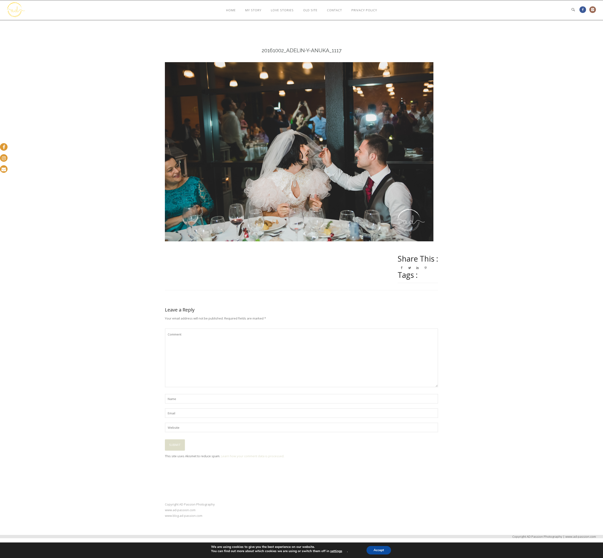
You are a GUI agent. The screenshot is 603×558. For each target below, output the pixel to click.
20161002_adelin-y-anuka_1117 (302, 50)
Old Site (310, 10)
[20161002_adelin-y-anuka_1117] (301, 151)
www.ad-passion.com (180, 510)
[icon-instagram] (592, 9)
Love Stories (282, 10)
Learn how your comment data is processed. (252, 456)
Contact (334, 10)
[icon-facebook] (583, 9)
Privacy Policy (364, 10)
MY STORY (253, 10)
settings (336, 551)
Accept (379, 550)
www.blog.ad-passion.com (183, 516)
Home (231, 10)
